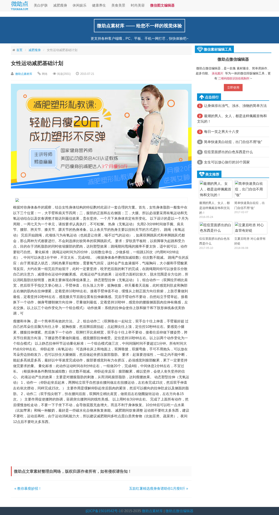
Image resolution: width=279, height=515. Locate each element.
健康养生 (99, 5)
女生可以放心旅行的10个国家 (224, 162)
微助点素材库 (23, 73)
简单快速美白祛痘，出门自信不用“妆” (230, 142)
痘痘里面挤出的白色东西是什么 (226, 152)
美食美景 (118, 5)
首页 (19, 50)
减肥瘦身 (60, 5)
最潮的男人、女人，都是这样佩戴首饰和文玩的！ (232, 118)
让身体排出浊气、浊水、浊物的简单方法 (233, 106)
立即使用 (233, 87)
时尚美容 (138, 5)
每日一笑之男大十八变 (219, 131)
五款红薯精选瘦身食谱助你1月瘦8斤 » (158, 488)
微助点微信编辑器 (233, 59)
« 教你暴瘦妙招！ (28, 488)
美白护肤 (41, 5)
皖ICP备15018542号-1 (103, 511)
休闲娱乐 (80, 5)
